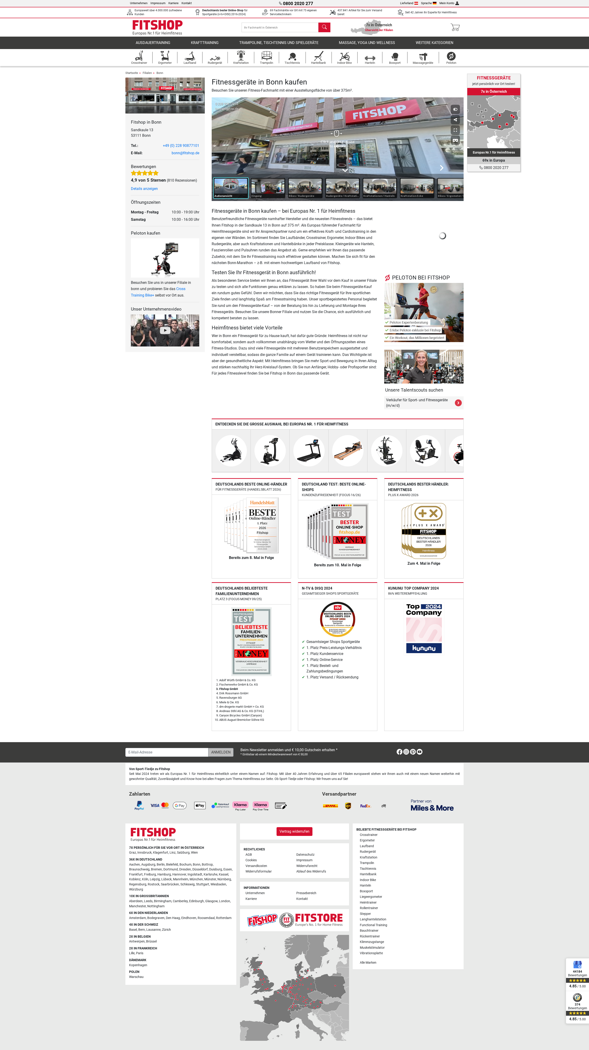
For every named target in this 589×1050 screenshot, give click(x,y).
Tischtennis (368, 869)
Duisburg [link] (215, 869)
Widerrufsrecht (307, 866)
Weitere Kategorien (434, 43)
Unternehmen (138, 3)
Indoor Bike (368, 880)
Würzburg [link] (136, 889)
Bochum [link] (185, 865)
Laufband (367, 846)
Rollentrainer (369, 908)
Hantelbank (368, 874)
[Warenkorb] (457, 27)
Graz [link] (132, 853)
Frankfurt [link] (136, 874)
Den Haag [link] (173, 918)
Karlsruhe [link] (210, 874)
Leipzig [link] (155, 879)
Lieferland (406, 3)
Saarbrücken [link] (170, 884)
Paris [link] (139, 953)
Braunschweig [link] (139, 869)
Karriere (173, 3)
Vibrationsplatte (371, 953)
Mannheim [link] (180, 879)
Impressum (157, 3)
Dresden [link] (185, 869)
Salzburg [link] (183, 853)
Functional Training (373, 925)
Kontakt (187, 3)
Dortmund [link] (170, 869)
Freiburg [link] (150, 874)
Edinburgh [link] (196, 901)
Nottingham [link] (156, 906)
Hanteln (365, 885)
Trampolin (367, 863)
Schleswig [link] (187, 884)
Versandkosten (256, 866)
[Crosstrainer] (231, 450)
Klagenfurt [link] (160, 853)
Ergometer (367, 840)
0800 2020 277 (495, 168)
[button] (387, 235)
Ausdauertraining (153, 43)
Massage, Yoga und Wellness (367, 43)
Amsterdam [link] (137, 918)
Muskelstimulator (372, 948)
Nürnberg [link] (224, 879)
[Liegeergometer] (425, 450)
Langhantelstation (373, 919)
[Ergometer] (270, 450)
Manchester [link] (137, 906)
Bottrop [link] (207, 865)
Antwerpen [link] (137, 941)
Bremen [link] (156, 869)
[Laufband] (309, 450)
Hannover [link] (179, 874)
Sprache (426, 3)
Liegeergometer (371, 897)
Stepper (365, 914)
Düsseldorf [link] (200, 869)
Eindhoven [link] (188, 918)
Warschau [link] (136, 977)
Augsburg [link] (148, 865)
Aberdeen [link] (136, 901)
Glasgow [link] (211, 901)
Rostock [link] (153, 884)
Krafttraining (205, 43)
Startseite (131, 73)
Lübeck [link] (166, 879)
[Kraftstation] (386, 450)
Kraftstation (368, 857)
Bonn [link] (196, 865)
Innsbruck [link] (144, 853)
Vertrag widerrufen (294, 831)
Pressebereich (306, 893)
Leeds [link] (148, 901)
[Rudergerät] (348, 450)
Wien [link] (194, 853)
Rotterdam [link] (223, 918)
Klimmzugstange (372, 942)
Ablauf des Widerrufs (311, 871)
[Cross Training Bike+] (165, 258)
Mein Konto (446, 3)
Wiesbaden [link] (218, 884)
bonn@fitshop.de (185, 153)
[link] (493, 121)
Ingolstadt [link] (195, 874)
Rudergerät (368, 852)
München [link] (196, 879)
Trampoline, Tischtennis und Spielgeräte (278, 43)
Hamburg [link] (164, 874)
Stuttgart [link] (202, 884)
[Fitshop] (157, 27)
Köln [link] (145, 879)
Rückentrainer (370, 936)
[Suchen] (324, 27)
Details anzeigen (144, 188)
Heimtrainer (368, 903)
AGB (248, 855)
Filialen (147, 73)
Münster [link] (210, 879)
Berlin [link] (161, 865)
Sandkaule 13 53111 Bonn (142, 133)
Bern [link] (141, 930)
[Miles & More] (432, 805)
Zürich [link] (166, 930)
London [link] (224, 901)
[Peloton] (424, 312)
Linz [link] (173, 853)
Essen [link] (227, 869)
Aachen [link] (134, 865)
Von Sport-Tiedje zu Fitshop (149, 769)
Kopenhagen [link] (138, 965)
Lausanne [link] (153, 930)
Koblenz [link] (135, 879)
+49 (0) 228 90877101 (181, 145)
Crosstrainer (369, 835)
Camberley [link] (180, 901)
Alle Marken (368, 963)
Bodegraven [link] (156, 918)
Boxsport (366, 891)
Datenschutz (305, 855)
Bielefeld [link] (172, 865)
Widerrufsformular (258, 871)
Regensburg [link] (137, 884)
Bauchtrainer (369, 931)
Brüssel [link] (151, 941)
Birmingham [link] (162, 901)
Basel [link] (133, 930)
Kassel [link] (223, 874)
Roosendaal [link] (206, 918)
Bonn (159, 73)
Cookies (251, 860)
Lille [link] (132, 953)
